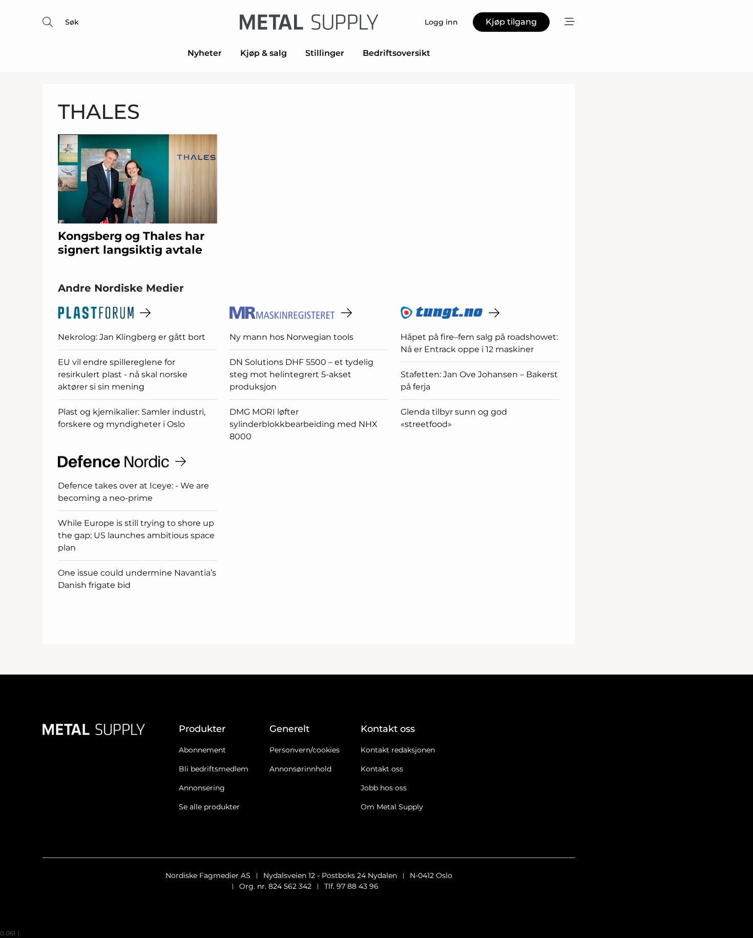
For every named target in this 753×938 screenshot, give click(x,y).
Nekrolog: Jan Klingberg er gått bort (131, 337)
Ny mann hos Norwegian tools (291, 337)
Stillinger (324, 53)
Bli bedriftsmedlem (213, 768)
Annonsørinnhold (300, 768)
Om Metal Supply (392, 806)
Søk (72, 22)
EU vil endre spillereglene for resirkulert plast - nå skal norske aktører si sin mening (122, 374)
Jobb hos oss (384, 787)
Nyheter (204, 53)
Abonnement (202, 750)
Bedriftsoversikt (396, 53)
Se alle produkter (209, 806)
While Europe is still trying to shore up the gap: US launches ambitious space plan (136, 535)
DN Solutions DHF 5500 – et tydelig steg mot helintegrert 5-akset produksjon (301, 374)
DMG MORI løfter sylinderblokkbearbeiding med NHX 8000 (303, 424)
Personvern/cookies (304, 750)
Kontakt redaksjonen (398, 750)
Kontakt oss (382, 768)
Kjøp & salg (263, 53)
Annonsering (202, 787)
